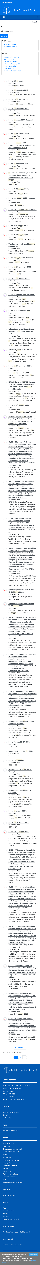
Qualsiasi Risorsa (9, 44)
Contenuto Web (11, 47)
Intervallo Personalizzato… (13, 71)
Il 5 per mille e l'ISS (9, 1195)
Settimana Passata (11, 64)
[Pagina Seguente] (33, 1057)
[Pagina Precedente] (7, 1057)
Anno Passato (9, 68)
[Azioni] (3, 3)
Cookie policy (7, 1118)
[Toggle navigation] (4, 17)
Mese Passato (9, 66)
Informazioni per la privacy (11, 1112)
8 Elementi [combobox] (19, 1048)
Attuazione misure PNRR (11, 1130)
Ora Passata (9, 59)
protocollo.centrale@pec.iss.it (16, 1099)
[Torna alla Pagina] (1, 26)
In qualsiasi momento (11, 57)
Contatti (5, 1115)
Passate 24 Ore (10, 62)
